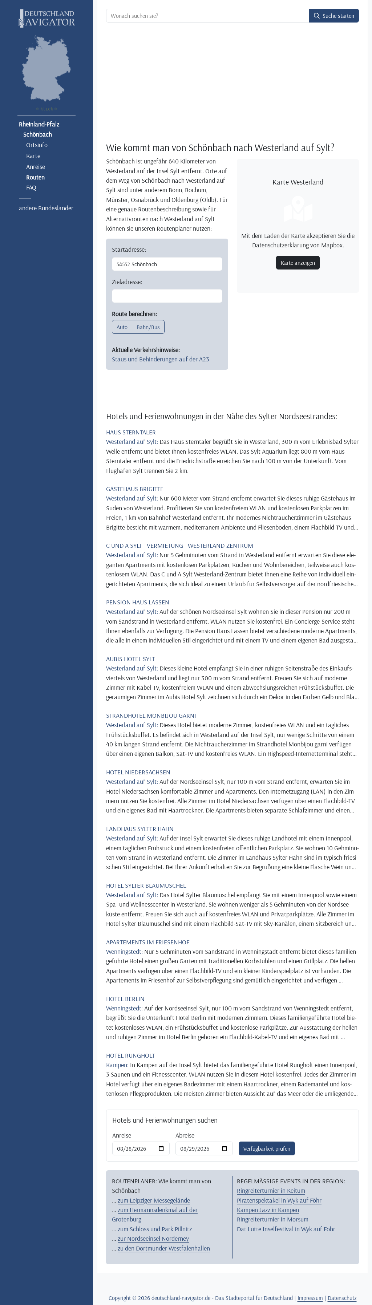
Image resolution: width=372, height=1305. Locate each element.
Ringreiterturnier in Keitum (271, 1190)
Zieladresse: (127, 281)
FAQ (31, 187)
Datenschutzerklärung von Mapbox (297, 245)
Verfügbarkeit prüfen (266, 1148)
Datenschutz (342, 1297)
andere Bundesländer (46, 208)
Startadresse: (129, 249)
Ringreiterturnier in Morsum (272, 1219)
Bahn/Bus (148, 327)
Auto (122, 327)
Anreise (35, 166)
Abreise (184, 1135)
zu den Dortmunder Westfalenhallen (164, 1248)
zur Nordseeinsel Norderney (153, 1238)
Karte (33, 155)
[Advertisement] (232, 82)
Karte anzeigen (298, 262)
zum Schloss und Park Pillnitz (155, 1229)
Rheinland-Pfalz (39, 124)
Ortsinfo (37, 145)
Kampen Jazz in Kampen (268, 1209)
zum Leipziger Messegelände (154, 1200)
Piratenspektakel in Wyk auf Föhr (279, 1200)
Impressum (310, 1297)
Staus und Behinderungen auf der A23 (160, 359)
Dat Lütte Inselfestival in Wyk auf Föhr (286, 1229)
